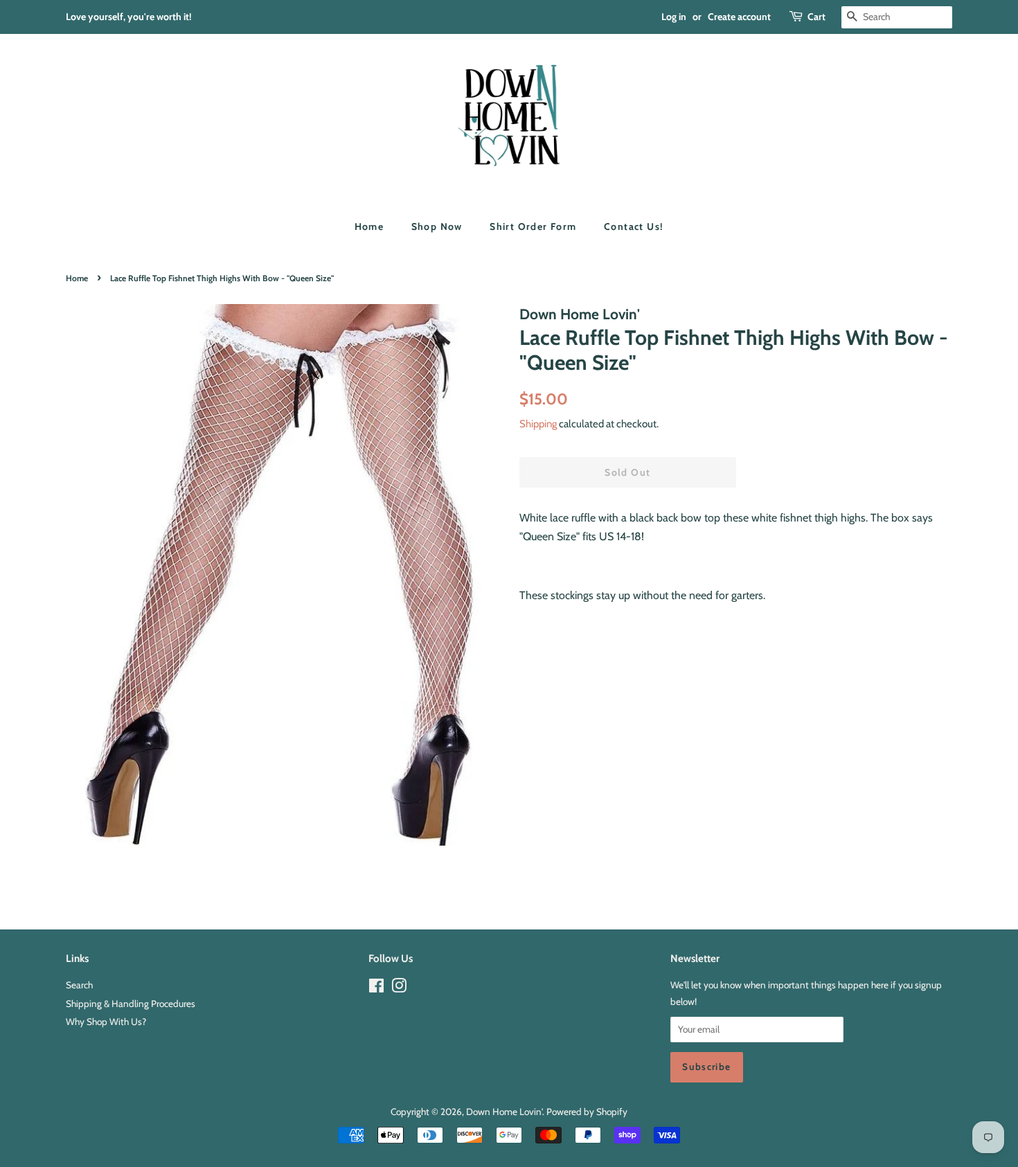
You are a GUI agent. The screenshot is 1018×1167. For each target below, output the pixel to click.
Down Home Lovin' (504, 1111)
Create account (739, 16)
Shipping (538, 424)
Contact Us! (633, 226)
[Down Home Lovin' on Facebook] (376, 988)
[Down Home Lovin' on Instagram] (399, 988)
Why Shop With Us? (106, 1021)
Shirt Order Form (533, 226)
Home (369, 226)
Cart (816, 16)
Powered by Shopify (586, 1111)
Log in (673, 16)
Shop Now (437, 226)
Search (79, 984)
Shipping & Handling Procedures (130, 1003)
